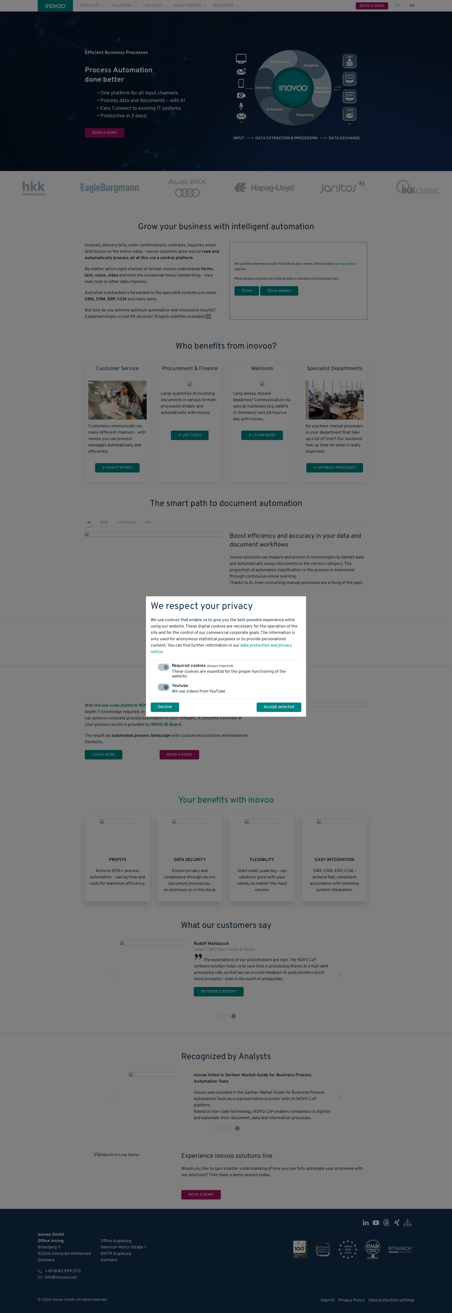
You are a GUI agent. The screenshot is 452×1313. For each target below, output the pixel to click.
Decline (165, 707)
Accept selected (279, 707)
